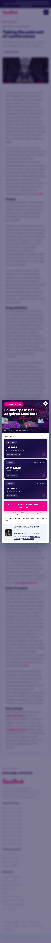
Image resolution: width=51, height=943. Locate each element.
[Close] (45, 403)
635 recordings (28, 539)
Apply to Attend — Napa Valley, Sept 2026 (24, 506)
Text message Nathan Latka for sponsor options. (22, 518)
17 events (33, 537)
